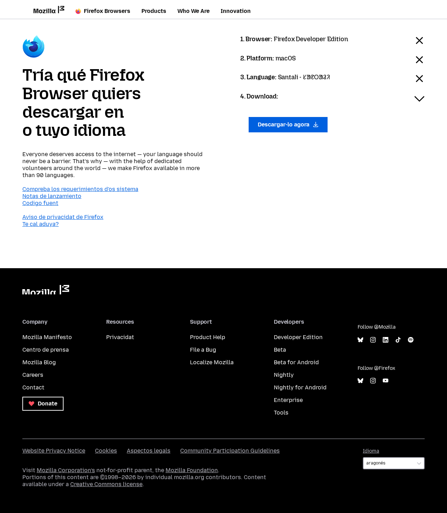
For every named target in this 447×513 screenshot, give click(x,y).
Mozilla (45, 289)
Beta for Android (296, 362)
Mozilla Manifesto (47, 337)
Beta (280, 349)
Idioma (371, 451)
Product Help (207, 337)
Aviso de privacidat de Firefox (62, 217)
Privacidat (120, 337)
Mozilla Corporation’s (66, 470)
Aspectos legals (148, 450)
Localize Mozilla (212, 362)
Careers (32, 375)
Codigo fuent (40, 203)
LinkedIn (385, 340)
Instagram (373, 340)
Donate (46, 403)
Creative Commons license (106, 484)
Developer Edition (298, 337)
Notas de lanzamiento (51, 196)
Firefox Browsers (107, 11)
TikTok (398, 340)
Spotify (410, 340)
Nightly (284, 375)
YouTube (385, 381)
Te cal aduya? (40, 224)
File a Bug (203, 349)
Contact (33, 387)
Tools (281, 412)
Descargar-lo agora (284, 124)
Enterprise (288, 400)
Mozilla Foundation (192, 470)
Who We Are (193, 11)
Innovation (236, 11)
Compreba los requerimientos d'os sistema (80, 189)
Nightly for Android (300, 387)
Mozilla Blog (39, 362)
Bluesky (360, 340)
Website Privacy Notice (53, 450)
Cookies (106, 450)
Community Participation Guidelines (230, 450)
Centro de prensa (45, 349)
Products (153, 11)
